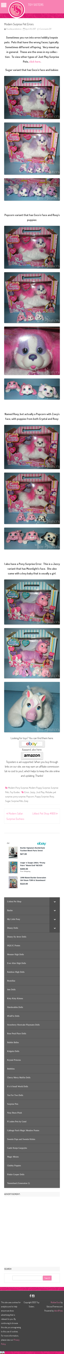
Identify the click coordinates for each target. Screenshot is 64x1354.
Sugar (7, 800)
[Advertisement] (32, 1231)
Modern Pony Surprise (18, 787)
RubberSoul (55, 1302)
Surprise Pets (17, 800)
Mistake (48, 792)
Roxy (52, 796)
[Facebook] (30, 1296)
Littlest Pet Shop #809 (44, 813)
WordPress (58, 1310)
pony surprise (19, 796)
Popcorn (30, 796)
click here (34, 61)
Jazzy (32, 792)
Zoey (26, 800)
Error (26, 792)
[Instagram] (33, 1296)
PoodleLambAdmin (14, 29)
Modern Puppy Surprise (39, 787)
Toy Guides (15, 792)
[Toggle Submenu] (54, 901)
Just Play (40, 792)
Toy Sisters (35, 5)
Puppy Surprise (42, 796)
